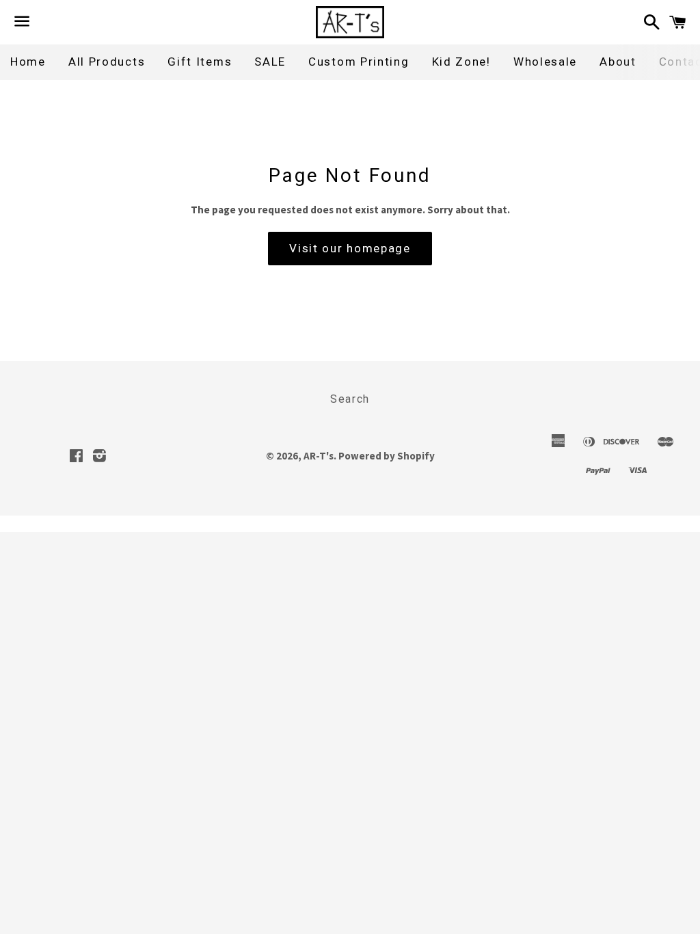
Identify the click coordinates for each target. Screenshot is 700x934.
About (618, 61)
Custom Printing (358, 61)
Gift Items (199, 61)
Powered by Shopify (386, 455)
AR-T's (319, 455)
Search (350, 398)
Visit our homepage (350, 248)
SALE (270, 61)
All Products (106, 61)
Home (28, 61)
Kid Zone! (461, 61)
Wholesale (545, 61)
